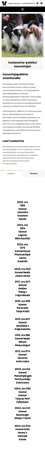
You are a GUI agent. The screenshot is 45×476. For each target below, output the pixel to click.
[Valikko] (22, 9)
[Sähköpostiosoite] (41, 3)
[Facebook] (37, 3)
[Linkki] (18, 3)
